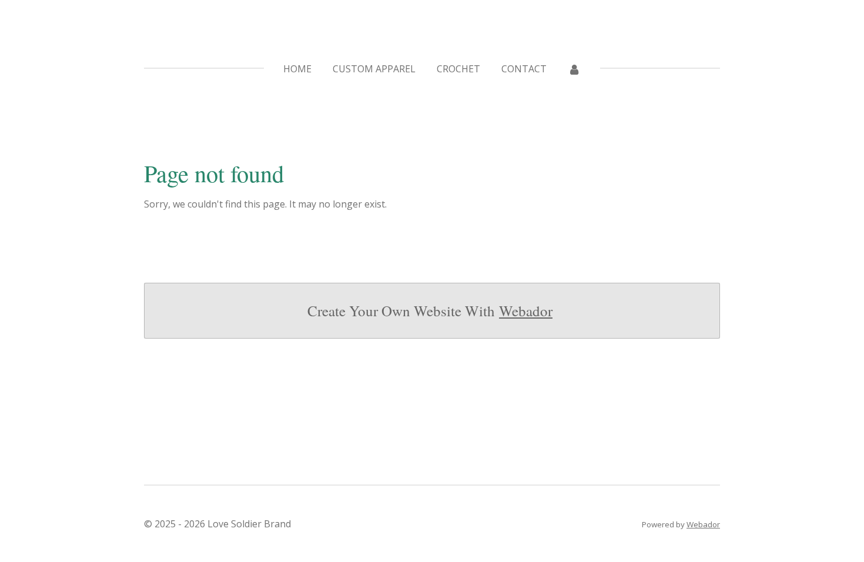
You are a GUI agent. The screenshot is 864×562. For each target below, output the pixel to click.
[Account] (574, 69)
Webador (525, 311)
